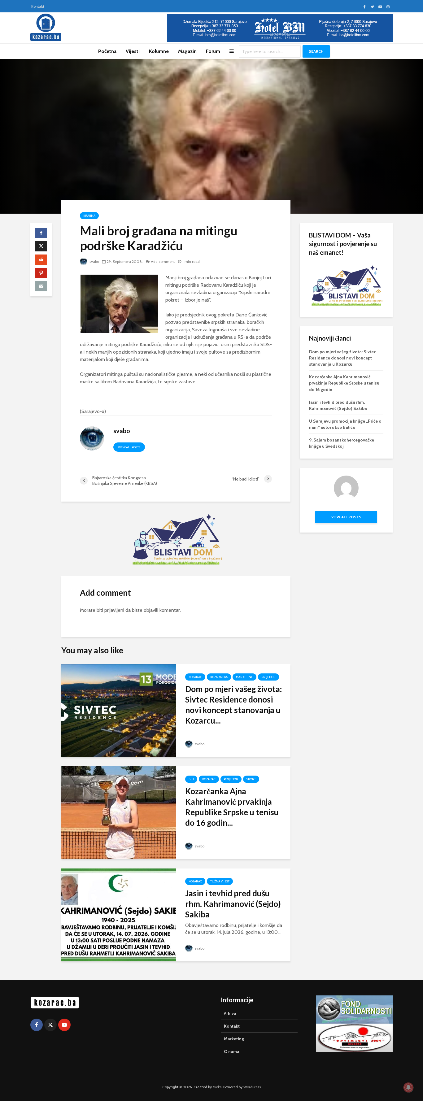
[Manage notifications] (408, 1087)
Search (316, 51)
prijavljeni (114, 610)
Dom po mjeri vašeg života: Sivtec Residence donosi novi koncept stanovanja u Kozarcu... (233, 704)
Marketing (244, 677)
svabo (94, 261)
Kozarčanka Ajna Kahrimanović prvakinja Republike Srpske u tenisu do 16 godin (344, 383)
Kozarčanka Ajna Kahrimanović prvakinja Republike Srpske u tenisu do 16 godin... (232, 807)
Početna (107, 51)
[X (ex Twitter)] (50, 1025)
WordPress (252, 1087)
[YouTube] (64, 1025)
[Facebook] (36, 1025)
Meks (217, 1087)
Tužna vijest (219, 881)
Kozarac (195, 677)
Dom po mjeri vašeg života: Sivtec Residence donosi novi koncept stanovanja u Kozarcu (342, 358)
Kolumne (159, 51)
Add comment (163, 261)
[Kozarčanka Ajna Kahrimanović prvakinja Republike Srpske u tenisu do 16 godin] (118, 812)
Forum (213, 51)
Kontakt (37, 6)
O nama (231, 1051)
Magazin (187, 51)
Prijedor (268, 677)
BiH (191, 779)
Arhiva (230, 1013)
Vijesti (133, 51)
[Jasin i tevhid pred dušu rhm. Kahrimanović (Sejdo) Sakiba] (118, 914)
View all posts (129, 447)
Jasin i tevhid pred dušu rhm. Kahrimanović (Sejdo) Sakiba (233, 903)
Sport (251, 779)
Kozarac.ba (219, 677)
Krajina (89, 216)
